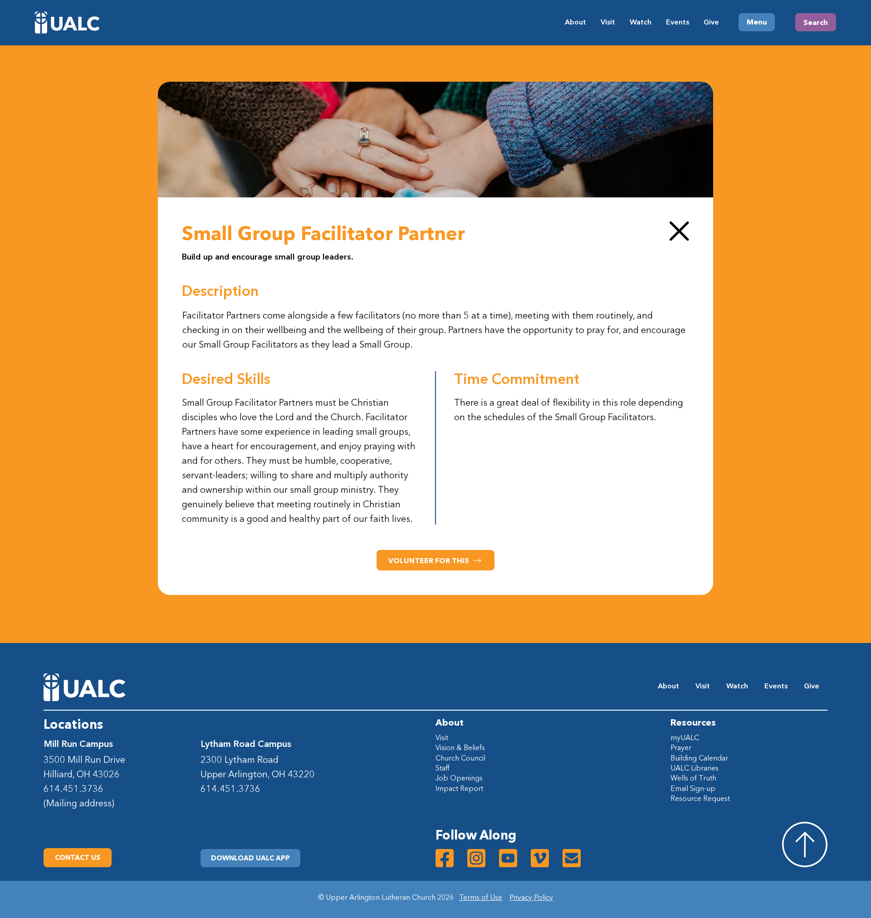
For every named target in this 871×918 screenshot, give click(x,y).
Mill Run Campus (78, 743)
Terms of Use (480, 897)
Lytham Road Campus (246, 743)
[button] (250, 858)
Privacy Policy (531, 897)
